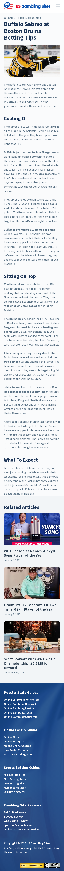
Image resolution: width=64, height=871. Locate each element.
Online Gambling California (21, 717)
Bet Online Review (15, 812)
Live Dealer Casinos (16, 750)
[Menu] (58, 6)
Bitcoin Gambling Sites (18, 754)
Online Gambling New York (20, 704)
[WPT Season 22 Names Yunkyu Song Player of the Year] (32, 529)
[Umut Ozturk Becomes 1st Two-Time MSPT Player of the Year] (32, 583)
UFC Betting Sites (14, 792)
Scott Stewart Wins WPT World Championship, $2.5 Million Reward (30, 663)
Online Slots (11, 737)
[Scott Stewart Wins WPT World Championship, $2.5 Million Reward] (32, 637)
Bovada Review (13, 816)
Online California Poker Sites (21, 699)
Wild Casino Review (16, 821)
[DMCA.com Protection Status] (32, 865)
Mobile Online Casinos (17, 745)
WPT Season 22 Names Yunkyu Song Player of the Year (29, 553)
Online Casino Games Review (21, 829)
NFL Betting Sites (14, 774)
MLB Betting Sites (15, 787)
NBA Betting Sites (15, 783)
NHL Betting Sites (15, 779)
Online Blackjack (14, 741)
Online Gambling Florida (19, 708)
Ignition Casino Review (18, 825)
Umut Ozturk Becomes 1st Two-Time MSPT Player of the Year (31, 607)
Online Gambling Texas (18, 712)
